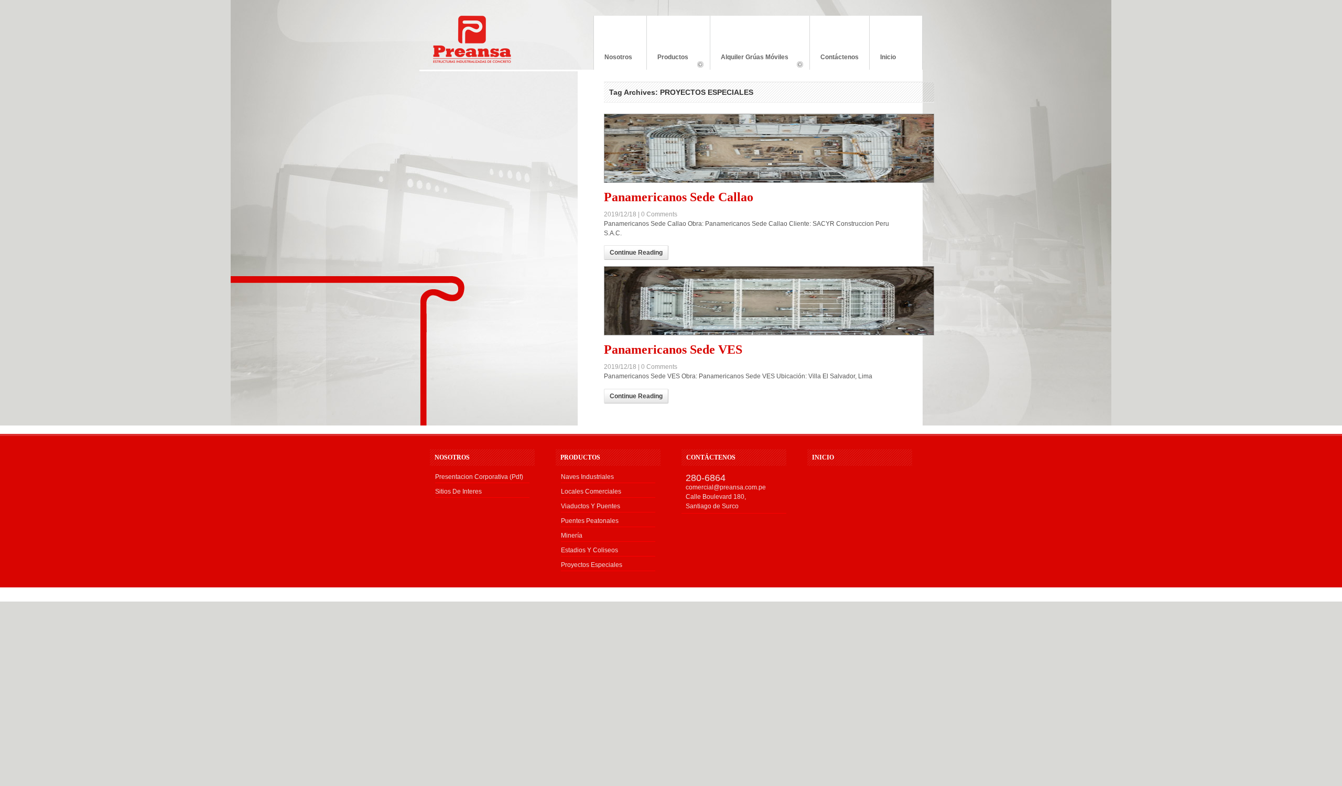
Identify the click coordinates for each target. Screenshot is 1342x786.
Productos (667, 61)
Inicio (888, 57)
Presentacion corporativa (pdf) (479, 477)
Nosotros (618, 57)
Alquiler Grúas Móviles (749, 61)
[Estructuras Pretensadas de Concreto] (472, 60)
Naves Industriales (587, 477)
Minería (571, 535)
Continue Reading (636, 252)
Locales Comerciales (591, 491)
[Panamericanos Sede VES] (753, 300)
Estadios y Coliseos (589, 550)
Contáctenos (839, 57)
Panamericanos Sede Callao (678, 197)
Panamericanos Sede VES (673, 349)
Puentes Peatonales (590, 521)
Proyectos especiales (591, 565)
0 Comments (659, 214)
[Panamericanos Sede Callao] (753, 148)
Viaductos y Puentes (590, 506)
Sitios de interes (458, 491)
